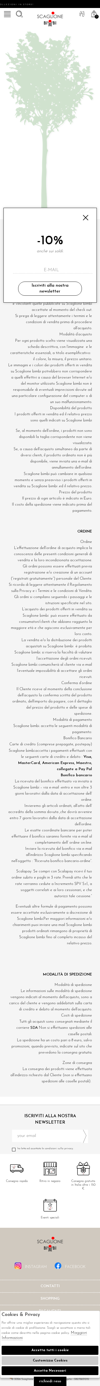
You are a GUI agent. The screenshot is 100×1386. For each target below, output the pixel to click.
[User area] (81, 13)
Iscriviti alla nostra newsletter (50, 288)
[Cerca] (18, 13)
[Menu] (6, 13)
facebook (75, 1267)
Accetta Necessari (50, 1370)
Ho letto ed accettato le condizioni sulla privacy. (45, 1148)
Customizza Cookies (50, 1360)
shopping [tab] (50, 1299)
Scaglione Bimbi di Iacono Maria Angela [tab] (50, 1246)
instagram (35, 1267)
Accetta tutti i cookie (50, 1350)
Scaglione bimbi (50, 20)
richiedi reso (50, 1381)
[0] (93, 13)
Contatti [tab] (50, 1286)
